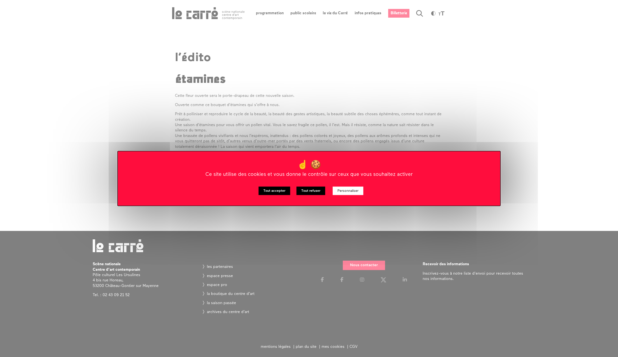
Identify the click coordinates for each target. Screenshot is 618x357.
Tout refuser (310, 191)
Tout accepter (274, 191)
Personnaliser (347, 191)
